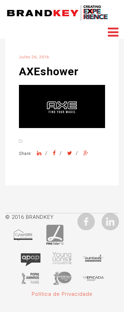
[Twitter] (69, 153)
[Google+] (86, 153)
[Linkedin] (110, 221)
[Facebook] (54, 153)
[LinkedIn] (39, 153)
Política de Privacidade (62, 294)
